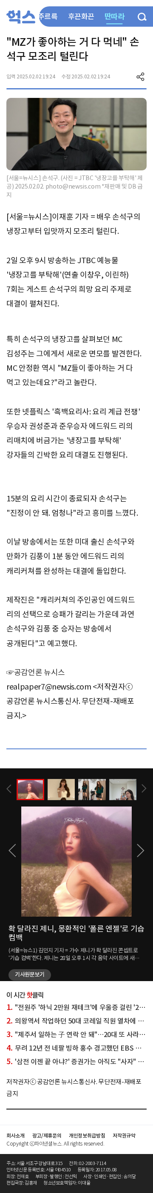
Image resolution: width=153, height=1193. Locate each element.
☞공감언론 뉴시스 (35, 672)
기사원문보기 (30, 974)
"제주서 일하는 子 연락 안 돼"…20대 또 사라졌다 (78, 1034)
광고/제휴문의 (47, 1135)
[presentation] (8, 788)
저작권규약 (124, 1135)
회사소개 (15, 1135)
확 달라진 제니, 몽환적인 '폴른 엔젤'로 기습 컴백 (76, 933)
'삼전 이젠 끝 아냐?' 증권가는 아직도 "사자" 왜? (76, 1061)
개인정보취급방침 (87, 1135)
